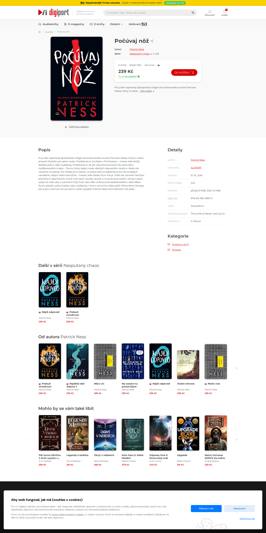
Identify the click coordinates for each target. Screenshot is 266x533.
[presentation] (29, 368)
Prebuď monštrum (72, 313)
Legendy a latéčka (77, 455)
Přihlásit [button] (210, 15)
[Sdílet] (152, 41)
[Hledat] (194, 13)
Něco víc (99, 383)
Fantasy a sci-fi (180, 244)
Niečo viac (214, 383)
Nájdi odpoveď (50, 312)
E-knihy (99, 24)
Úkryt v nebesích (104, 455)
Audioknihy (50, 24)
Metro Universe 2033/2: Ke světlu (215, 457)
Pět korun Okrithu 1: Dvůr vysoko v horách (50, 458)
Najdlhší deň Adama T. (75, 385)
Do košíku (182, 72)
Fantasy (176, 249)
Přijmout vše (206, 508)
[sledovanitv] (138, 24)
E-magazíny (76, 24)
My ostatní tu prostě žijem (130, 385)
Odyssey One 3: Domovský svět (158, 457)
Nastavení (239, 508)
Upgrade (182, 455)
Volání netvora (185, 383)
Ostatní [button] (115, 24)
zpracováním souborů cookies (68, 514)
